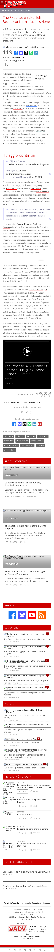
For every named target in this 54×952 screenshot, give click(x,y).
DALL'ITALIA (21, 782)
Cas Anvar (40, 130)
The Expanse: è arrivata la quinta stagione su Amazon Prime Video (26, 572)
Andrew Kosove (24, 224)
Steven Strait (11, 188)
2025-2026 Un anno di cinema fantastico (21, 742)
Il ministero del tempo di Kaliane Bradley (32, 800)
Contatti (46, 903)
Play (11, 384)
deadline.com (34, 402)
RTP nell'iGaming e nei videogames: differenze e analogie (25, 730)
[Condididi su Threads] (26, 52)
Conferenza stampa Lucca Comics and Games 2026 (25, 887)
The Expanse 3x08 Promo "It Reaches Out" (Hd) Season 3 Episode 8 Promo (26, 370)
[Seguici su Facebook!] (12, 615)
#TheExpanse (15, 164)
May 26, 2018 (36, 177)
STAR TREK (21, 812)
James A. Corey (37, 292)
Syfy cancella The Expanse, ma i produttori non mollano (24, 693)
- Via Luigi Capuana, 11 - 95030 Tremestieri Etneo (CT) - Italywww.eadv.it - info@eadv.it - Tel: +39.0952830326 (30, 933)
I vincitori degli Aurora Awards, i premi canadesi (24, 767)
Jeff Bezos (17, 108)
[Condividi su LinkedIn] (36, 52)
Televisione (14, 402)
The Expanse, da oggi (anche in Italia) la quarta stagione (24, 652)
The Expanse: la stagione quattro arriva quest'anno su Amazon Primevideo (27, 667)
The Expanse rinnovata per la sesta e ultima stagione (27, 639)
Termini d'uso (10, 903)
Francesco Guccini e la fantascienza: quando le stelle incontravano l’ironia (34, 786)
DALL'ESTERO (11, 475)
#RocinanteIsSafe (27, 164)
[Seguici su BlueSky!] (22, 615)
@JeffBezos (21, 170)
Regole (28, 903)
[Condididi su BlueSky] (21, 52)
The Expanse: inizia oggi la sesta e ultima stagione (25, 527)
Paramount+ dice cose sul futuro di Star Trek (33, 844)
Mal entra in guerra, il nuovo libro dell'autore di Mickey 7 (24, 716)
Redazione (36, 903)
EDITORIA (20, 797)
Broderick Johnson (11, 445)
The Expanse (31, 105)
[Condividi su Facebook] (16, 52)
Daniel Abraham (36, 289)
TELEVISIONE (11, 518)
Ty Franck (40, 445)
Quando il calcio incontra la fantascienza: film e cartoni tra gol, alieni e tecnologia (24, 756)
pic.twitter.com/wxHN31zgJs (18, 173)
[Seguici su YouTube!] (32, 615)
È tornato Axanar (25, 814)
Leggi (23, 791)
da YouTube (10, 379)
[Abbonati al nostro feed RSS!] (41, 615)
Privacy (20, 903)
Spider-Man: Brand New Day (11, 10)
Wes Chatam (36, 188)
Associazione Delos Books (25, 917)
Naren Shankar (42, 191)
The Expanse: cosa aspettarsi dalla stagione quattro (26, 680)
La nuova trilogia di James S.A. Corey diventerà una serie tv (23, 484)
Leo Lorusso (18, 57)
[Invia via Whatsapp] (31, 52)
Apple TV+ (27, 10)
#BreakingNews (42, 164)
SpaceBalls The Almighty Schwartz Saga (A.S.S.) (26, 871)
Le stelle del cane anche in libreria (32, 828)
